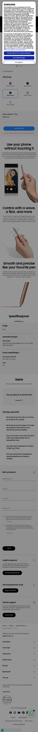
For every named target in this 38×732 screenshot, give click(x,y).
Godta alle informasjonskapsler (19, 53)
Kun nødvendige (19, 58)
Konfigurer (19, 62)
